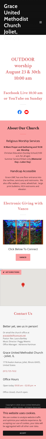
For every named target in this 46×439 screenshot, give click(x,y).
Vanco (23, 257)
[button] (40, 22)
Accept (23, 433)
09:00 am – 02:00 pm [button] (24, 385)
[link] (19, 113)
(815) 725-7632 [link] (9, 371)
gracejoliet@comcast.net (14, 335)
